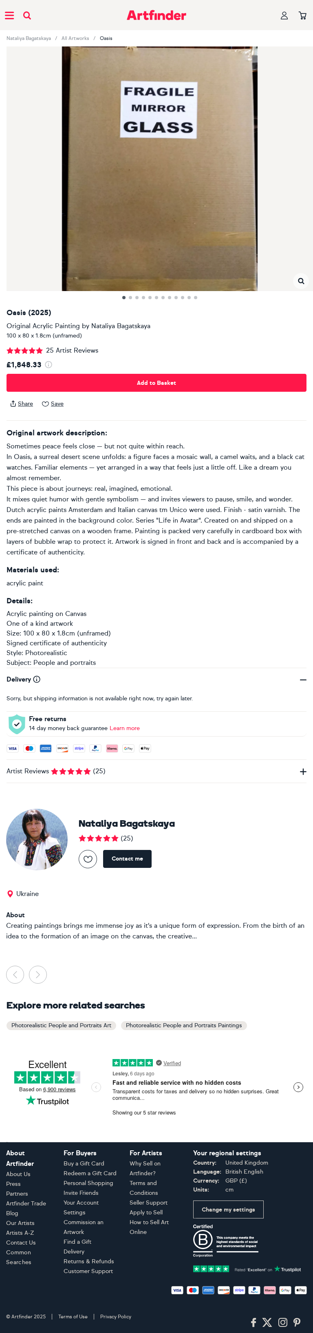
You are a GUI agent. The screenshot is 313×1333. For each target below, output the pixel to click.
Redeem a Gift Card (90, 1173)
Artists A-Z (20, 1232)
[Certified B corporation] (225, 1240)
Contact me (127, 858)
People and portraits (64, 662)
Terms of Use (73, 1317)
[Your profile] (284, 15)
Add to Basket (156, 383)
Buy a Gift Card (84, 1163)
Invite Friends (81, 1193)
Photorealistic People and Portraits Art (61, 1025)
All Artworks (75, 38)
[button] (301, 281)
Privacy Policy (115, 1317)
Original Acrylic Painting (43, 326)
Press (13, 1184)
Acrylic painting (30, 614)
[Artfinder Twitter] (267, 1323)
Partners (17, 1193)
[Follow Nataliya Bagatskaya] (88, 859)
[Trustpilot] (247, 1268)
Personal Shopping (88, 1183)
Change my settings (228, 1209)
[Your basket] (302, 16)
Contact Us (21, 1242)
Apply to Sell (146, 1212)
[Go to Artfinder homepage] (156, 15)
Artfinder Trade (26, 1203)
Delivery (74, 1251)
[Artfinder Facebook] (253, 1323)
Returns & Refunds (89, 1261)
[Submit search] (27, 15)
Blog (12, 1213)
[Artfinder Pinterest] (297, 1323)
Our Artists (20, 1223)
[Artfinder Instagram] (282, 1323)
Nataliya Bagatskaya (29, 38)
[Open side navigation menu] (9, 15)
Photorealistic (46, 653)
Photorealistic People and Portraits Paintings (184, 1025)
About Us (18, 1174)
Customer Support (88, 1271)
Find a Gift (77, 1241)
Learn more (125, 728)
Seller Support (149, 1202)
